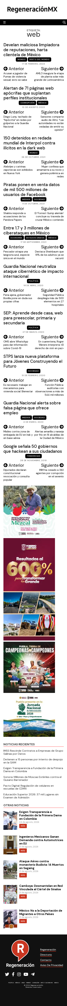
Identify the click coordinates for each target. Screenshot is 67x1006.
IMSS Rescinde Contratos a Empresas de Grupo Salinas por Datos (33, 752)
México (42, 102)
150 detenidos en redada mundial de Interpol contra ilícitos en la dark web (29, 143)
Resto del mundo (39, 59)
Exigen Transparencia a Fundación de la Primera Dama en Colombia (33, 769)
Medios (26, 199)
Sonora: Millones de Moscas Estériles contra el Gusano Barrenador (32, 778)
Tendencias (33, 456)
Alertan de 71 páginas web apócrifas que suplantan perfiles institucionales (28, 93)
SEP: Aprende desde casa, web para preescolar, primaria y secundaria (33, 318)
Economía (16, 237)
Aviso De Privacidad (51, 965)
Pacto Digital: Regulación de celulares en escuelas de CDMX (28, 787)
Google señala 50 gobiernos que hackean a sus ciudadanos (32, 449)
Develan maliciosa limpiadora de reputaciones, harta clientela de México (31, 49)
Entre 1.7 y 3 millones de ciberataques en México (26, 230)
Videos (56, 982)
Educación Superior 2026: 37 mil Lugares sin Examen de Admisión (31, 796)
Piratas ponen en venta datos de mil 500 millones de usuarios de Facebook (31, 189)
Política (33, 281)
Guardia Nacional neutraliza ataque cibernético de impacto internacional (33, 271)
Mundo (22, 59)
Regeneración (48, 949)
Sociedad (39, 199)
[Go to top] (61, 994)
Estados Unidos (35, 237)
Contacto (46, 960)
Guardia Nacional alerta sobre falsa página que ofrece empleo (32, 408)
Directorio (46, 954)
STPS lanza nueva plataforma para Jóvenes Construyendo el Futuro (32, 361)
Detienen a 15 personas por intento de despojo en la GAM (33, 761)
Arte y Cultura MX (47, 982)
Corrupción (27, 102)
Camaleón (35, 982)
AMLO (23, 982)
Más (23, 826)
